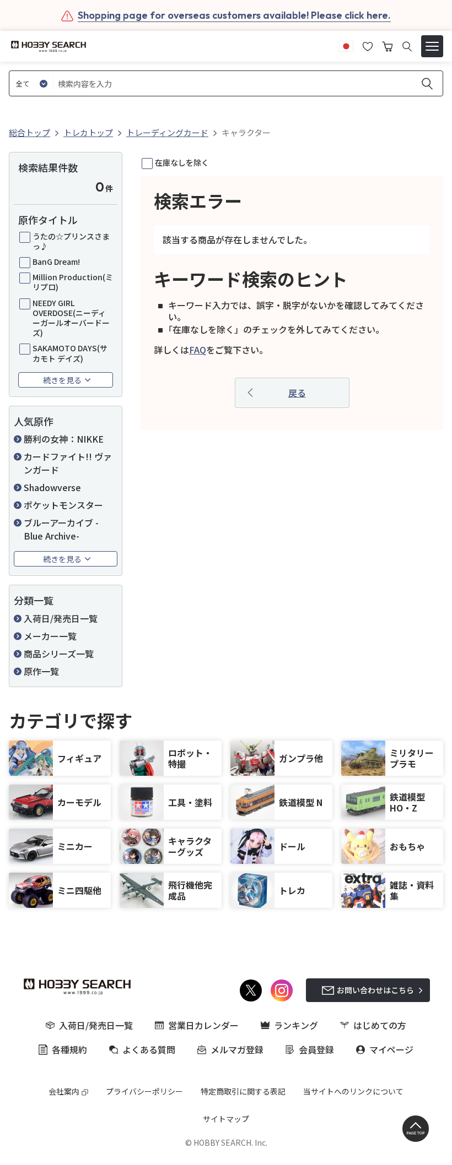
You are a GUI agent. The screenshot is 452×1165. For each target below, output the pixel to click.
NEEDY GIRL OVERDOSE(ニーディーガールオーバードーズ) (71, 318)
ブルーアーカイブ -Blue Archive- (61, 529)
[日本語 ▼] (346, 45)
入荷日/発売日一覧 (61, 618)
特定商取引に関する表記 (243, 1091)
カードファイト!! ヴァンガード (68, 463)
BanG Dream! (56, 261)
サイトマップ (226, 1119)
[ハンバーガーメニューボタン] (432, 46)
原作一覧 (41, 671)
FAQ (197, 349)
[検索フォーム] (407, 46)
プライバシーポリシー (144, 1091)
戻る (297, 392)
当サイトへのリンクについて (353, 1091)
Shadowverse (52, 487)
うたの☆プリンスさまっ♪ (71, 241)
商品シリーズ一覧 (59, 653)
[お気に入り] (367, 45)
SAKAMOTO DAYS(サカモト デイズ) (70, 353)
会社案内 (64, 1091)
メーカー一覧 (50, 636)
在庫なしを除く (182, 162)
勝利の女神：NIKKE (64, 438)
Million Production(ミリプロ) (73, 282)
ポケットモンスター (63, 504)
